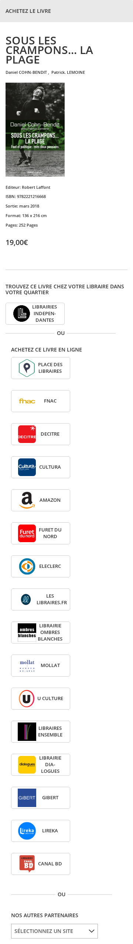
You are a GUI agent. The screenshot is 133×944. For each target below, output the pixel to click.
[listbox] (54, 931)
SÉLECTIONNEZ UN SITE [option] (43, 930)
